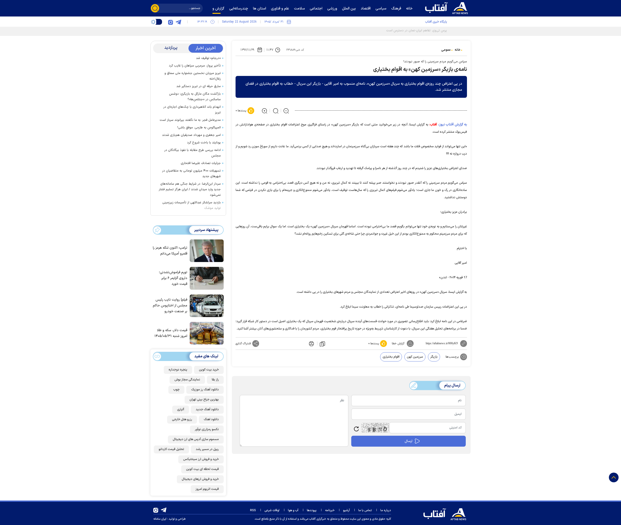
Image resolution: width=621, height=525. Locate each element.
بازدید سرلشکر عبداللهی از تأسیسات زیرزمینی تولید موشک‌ (191, 205)
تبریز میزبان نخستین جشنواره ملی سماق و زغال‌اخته (192, 76)
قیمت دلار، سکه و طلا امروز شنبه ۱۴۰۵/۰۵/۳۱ (171, 333)
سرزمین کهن (415, 356)
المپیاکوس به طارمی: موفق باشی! (199, 127)
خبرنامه (330, 510)
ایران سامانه (159, 519)
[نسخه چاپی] (311, 343)
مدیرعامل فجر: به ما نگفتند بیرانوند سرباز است (190, 120)
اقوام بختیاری (391, 356)
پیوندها (312, 510)
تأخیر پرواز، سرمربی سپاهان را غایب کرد (195, 65)
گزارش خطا (398, 343)
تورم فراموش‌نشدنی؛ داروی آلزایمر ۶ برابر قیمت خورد (173, 278)
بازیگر (434, 356)
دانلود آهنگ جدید (207, 409)
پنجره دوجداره (178, 369)
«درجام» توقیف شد (208, 58)
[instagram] (170, 22)
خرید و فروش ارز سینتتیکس (201, 459)
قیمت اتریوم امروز (207, 489)
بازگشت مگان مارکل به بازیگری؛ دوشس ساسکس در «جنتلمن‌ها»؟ (195, 96)
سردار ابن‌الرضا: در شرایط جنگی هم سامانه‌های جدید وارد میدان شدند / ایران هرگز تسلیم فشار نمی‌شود (190, 189)
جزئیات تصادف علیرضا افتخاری (201, 163)
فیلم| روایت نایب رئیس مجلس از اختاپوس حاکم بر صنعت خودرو (170, 305)
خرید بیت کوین (209, 369)
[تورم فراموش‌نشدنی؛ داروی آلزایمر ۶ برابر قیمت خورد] (205, 277)
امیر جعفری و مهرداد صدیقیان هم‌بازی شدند (191, 135)
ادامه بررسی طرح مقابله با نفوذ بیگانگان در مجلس (192, 153)
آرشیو (346, 510)
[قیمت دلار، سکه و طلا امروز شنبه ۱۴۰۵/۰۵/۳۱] (205, 333)
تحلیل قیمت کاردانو (171, 449)
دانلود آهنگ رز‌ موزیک (205, 389)
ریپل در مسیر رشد (207, 449)
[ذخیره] (322, 343)
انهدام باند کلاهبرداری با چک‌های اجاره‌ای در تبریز (192, 110)
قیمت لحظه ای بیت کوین (202, 469)
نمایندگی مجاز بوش (187, 379)
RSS (253, 510)
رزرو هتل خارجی (182, 419)
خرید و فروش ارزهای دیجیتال (200, 479)
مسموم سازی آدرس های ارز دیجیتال (196, 439)
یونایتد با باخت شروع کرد (204, 142)
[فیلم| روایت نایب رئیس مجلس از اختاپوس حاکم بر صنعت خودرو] (205, 305)
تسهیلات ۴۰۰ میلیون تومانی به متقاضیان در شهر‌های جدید (191, 173)
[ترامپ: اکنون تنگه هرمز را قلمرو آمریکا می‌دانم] (205, 250)
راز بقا (215, 379)
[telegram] (178, 22)
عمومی (446, 50)
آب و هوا (293, 510)
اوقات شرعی (271, 510)
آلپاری (180, 409)
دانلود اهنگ (211, 419)
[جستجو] (155, 8)
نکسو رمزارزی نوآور (207, 429)
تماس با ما (365, 510)
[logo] (448, 7)
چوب (176, 389)
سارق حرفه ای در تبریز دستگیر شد (198, 86)
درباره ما (385, 510)
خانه (457, 50)
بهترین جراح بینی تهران (204, 399)
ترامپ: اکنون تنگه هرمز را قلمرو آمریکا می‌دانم (170, 250)
